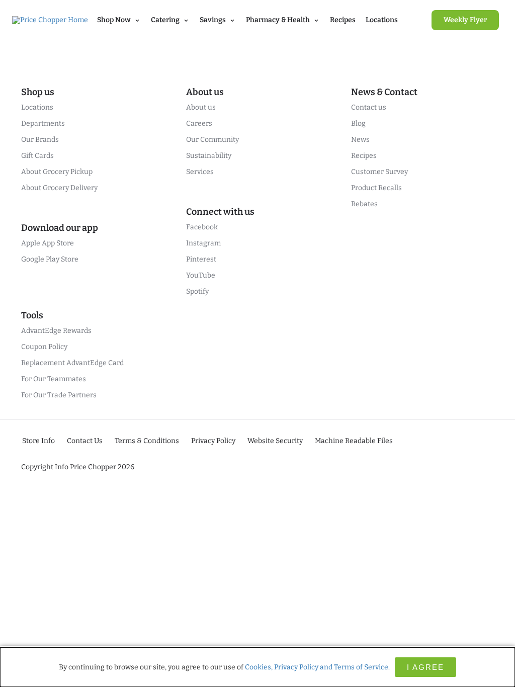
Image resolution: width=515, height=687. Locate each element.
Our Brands (40, 139)
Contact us (368, 107)
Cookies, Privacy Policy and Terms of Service (316, 667)
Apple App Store (47, 243)
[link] (465, 20)
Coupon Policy (44, 346)
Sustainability (208, 155)
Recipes (343, 20)
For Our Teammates (53, 379)
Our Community (212, 139)
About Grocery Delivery (59, 188)
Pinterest (201, 259)
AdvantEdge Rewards (56, 330)
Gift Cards (37, 155)
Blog (358, 123)
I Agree (425, 667)
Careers (199, 123)
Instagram (203, 243)
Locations (382, 20)
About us (201, 107)
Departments (43, 123)
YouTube (200, 275)
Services (200, 171)
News (360, 139)
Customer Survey (379, 171)
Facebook (202, 227)
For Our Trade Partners (59, 395)
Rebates (364, 204)
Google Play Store (49, 259)
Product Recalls (376, 188)
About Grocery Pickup (57, 171)
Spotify (197, 291)
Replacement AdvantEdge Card (72, 363)
